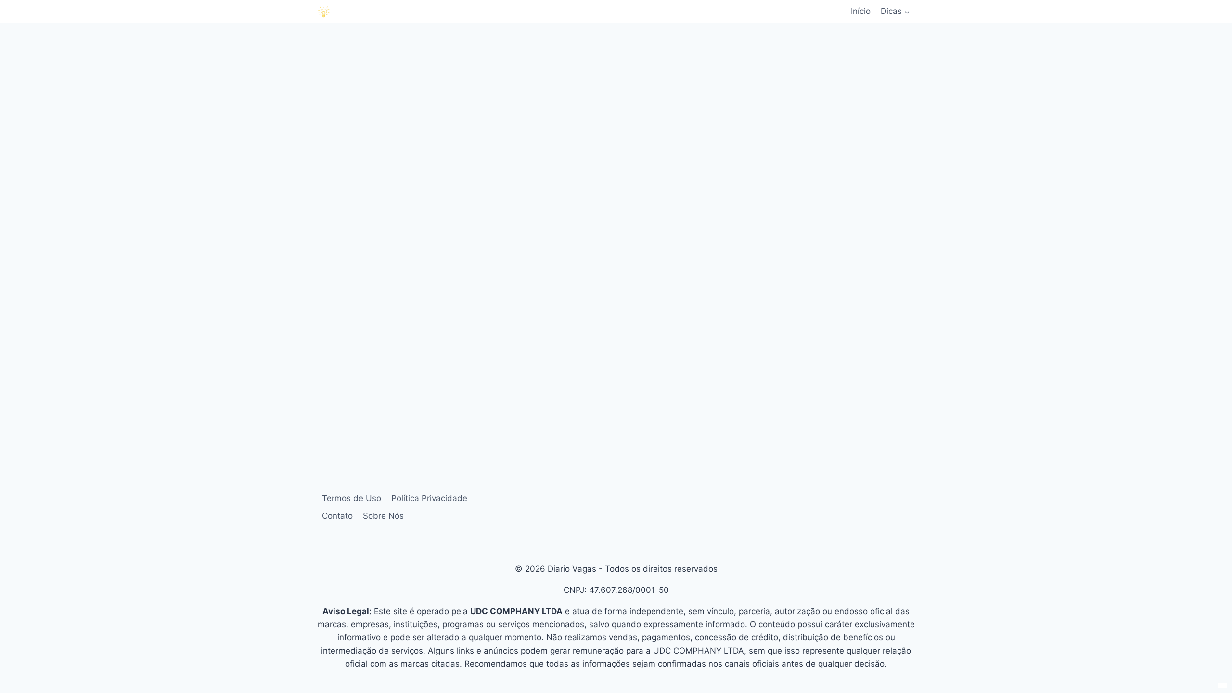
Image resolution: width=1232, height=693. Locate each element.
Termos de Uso (351, 498)
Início (861, 11)
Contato (337, 516)
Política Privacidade (429, 498)
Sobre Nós (383, 516)
